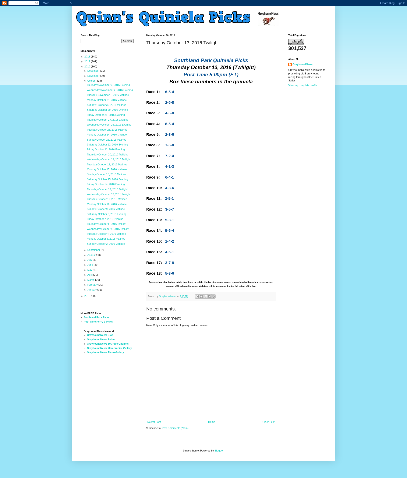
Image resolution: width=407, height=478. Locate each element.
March (91, 279)
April (90, 274)
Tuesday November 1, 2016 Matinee (108, 95)
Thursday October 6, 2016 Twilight (106, 223)
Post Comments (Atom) (175, 428)
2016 (87, 66)
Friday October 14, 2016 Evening (106, 184)
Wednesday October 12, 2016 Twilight (109, 194)
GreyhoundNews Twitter (101, 339)
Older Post (268, 422)
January (92, 289)
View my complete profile (302, 85)
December (93, 70)
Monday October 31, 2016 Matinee (107, 100)
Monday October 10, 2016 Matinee (107, 204)
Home (211, 422)
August (91, 255)
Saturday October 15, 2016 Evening (107, 179)
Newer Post (154, 422)
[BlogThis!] (201, 296)
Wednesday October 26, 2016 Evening (109, 124)
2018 (87, 56)
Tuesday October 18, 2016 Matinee (107, 164)
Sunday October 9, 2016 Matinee (106, 209)
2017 (87, 61)
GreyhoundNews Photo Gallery (105, 352)
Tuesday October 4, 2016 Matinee (106, 233)
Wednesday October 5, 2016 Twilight (108, 229)
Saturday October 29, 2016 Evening (107, 109)
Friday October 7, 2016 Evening (105, 219)
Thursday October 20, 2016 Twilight (107, 154)
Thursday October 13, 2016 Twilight (107, 189)
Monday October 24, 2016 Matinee (107, 134)
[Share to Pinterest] (213, 296)
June (90, 264)
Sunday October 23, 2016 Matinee (106, 139)
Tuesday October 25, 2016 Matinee (107, 129)
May (90, 269)
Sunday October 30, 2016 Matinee (106, 104)
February (92, 284)
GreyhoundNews (303, 64)
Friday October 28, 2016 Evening (106, 114)
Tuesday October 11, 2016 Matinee (107, 199)
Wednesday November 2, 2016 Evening (110, 90)
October (92, 80)
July (90, 260)
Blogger (219, 450)
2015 (87, 296)
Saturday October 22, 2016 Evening (107, 144)
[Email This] (197, 296)
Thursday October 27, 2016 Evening (107, 119)
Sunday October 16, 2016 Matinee (106, 174)
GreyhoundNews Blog (100, 335)
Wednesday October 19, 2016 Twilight (109, 159)
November (93, 75)
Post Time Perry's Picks (98, 321)
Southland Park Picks (97, 317)
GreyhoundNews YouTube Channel (107, 343)
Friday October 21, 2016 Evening (106, 149)
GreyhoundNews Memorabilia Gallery (109, 348)
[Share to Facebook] (209, 296)
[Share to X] (205, 296)
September (94, 250)
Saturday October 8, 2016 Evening (107, 214)
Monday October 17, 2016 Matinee (107, 169)
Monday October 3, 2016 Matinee (106, 238)
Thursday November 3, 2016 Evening (108, 85)
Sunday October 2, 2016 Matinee (106, 243)
